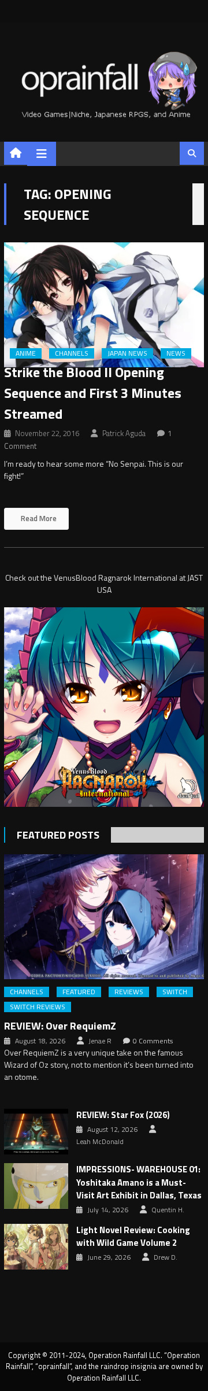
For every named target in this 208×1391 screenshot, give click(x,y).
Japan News (127, 353)
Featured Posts (58, 835)
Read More (38, 518)
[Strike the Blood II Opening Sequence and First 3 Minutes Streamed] (104, 304)
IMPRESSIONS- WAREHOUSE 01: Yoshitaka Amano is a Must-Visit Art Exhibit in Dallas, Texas (139, 1182)
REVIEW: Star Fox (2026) (123, 1115)
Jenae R (100, 1041)
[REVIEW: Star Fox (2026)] (36, 1131)
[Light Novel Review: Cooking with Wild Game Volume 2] (36, 1247)
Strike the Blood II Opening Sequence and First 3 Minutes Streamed (92, 392)
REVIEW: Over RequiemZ (60, 1026)
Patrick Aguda (124, 433)
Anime (26, 353)
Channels (71, 353)
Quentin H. (167, 1210)
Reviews (128, 992)
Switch (174, 992)
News (175, 353)
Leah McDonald (100, 1142)
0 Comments (153, 1041)
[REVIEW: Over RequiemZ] (104, 916)
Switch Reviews (37, 1007)
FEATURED (78, 992)
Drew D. (165, 1257)
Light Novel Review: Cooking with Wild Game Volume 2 (133, 1237)
